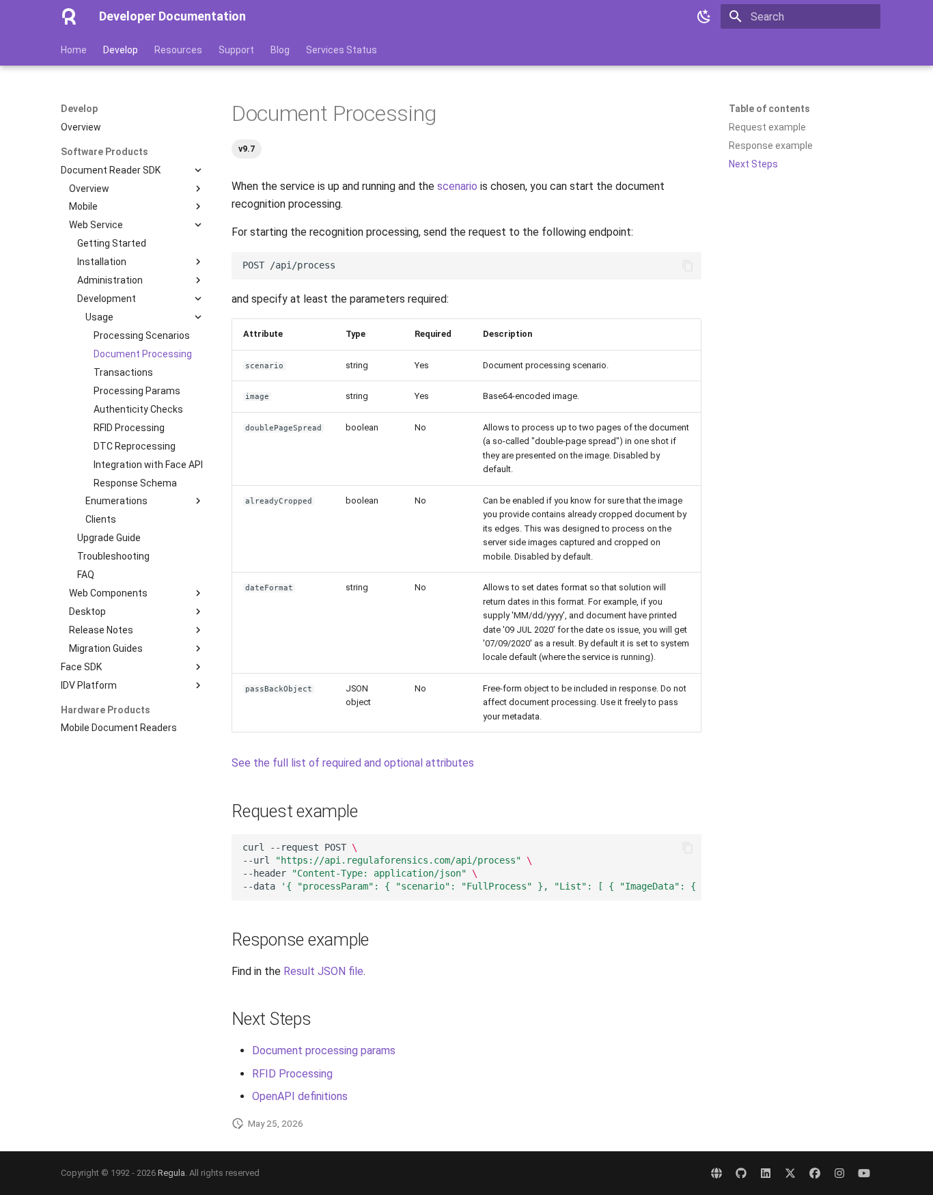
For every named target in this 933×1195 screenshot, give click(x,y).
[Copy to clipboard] (688, 266)
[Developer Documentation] (69, 16)
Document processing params (323, 1050)
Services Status (341, 49)
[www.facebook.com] (815, 1173)
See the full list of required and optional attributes (353, 762)
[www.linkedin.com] (766, 1173)
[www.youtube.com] (864, 1173)
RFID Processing (292, 1073)
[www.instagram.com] (839, 1173)
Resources (178, 49)
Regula (171, 1173)
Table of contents (769, 108)
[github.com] (741, 1173)
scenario (457, 186)
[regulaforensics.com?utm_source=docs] (716, 1173)
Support (236, 49)
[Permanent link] (225, 114)
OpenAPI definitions (300, 1096)
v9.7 (246, 148)
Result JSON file (323, 971)
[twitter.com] (790, 1173)
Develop (120, 49)
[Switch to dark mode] (704, 16)
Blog (280, 49)
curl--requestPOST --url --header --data (471, 867)
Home (74, 49)
